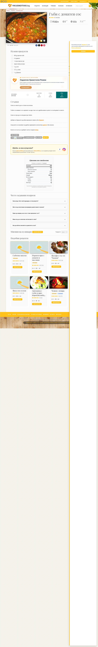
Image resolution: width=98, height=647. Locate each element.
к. (15, 66)
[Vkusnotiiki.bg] (6, 1)
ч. (15, 72)
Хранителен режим (64, 1)
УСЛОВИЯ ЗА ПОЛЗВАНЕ (36, 314)
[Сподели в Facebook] (36, 45)
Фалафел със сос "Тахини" (58, 256)
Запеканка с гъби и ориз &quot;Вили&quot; (39, 293)
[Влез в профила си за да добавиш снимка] (38, 41)
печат (46, 137)
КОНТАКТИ (52, 314)
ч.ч (17, 69)
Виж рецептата (17, 267)
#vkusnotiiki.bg (37, 150)
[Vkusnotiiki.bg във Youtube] (4, 1)
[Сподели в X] (39, 45)
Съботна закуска (19, 255)
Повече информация (76, 47)
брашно (41, 120)
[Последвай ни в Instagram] (64, 149)
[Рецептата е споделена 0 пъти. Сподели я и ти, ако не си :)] (14, 45)
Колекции (45, 6)
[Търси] (90, 6)
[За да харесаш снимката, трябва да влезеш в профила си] (44, 41)
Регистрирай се (82, 1)
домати (45, 125)
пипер (36, 130)
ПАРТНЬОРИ (58, 314)
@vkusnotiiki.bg (19, 150)
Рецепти (37, 6)
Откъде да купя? (25, 87)
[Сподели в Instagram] (44, 45)
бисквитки (84, 44)
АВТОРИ (14, 314)
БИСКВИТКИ (45, 314)
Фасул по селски (19, 291)
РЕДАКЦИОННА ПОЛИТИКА (23, 314)
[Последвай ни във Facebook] (59, 149)
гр (16, 55)
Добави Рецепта (74, 1)
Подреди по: (58, 231)
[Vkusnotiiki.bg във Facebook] (2, 1)
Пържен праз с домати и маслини (38, 257)
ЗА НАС (9, 314)
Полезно (60, 6)
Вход (89, 1)
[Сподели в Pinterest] (42, 45)
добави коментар (37, 232)
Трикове (53, 6)
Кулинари (69, 6)
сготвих (16, 135)
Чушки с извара (58, 291)
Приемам (83, 51)
